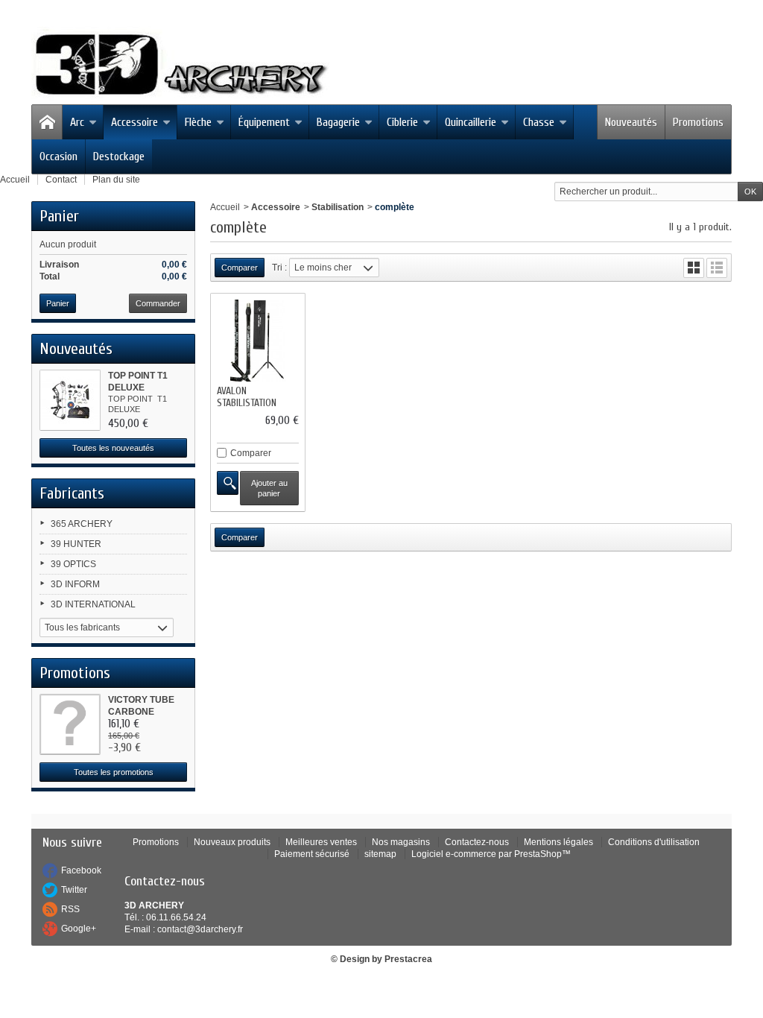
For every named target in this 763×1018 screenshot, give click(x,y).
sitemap (380, 854)
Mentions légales (558, 842)
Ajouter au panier (269, 488)
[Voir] (227, 483)
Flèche (198, 122)
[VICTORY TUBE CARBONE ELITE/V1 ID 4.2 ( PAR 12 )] (70, 724)
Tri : (279, 267)
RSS (70, 909)
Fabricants (71, 493)
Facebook (81, 870)
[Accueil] (47, 122)
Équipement (264, 122)
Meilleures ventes (321, 842)
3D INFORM (75, 584)
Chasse (538, 122)
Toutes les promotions (113, 772)
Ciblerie (402, 122)
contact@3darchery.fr (200, 929)
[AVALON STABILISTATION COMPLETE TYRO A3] (258, 341)
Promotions (698, 122)
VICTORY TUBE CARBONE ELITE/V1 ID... (141, 712)
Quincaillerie (470, 122)
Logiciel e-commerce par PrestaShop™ (491, 854)
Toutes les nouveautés (113, 447)
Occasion (58, 156)
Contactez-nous (477, 842)
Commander (158, 303)
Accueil (225, 207)
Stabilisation (337, 207)
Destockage (119, 156)
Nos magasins (401, 842)
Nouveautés (631, 122)
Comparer (250, 453)
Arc (77, 122)
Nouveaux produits (232, 842)
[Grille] (693, 268)
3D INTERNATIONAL (93, 604)
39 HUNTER (76, 544)
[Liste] (716, 268)
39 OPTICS (73, 564)
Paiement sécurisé (311, 854)
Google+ (78, 928)
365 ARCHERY (82, 524)
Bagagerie (338, 122)
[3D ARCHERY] (180, 65)
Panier (59, 216)
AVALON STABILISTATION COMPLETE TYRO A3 (255, 403)
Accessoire (134, 122)
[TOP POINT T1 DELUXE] (70, 400)
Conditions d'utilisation (654, 842)
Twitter (74, 890)
